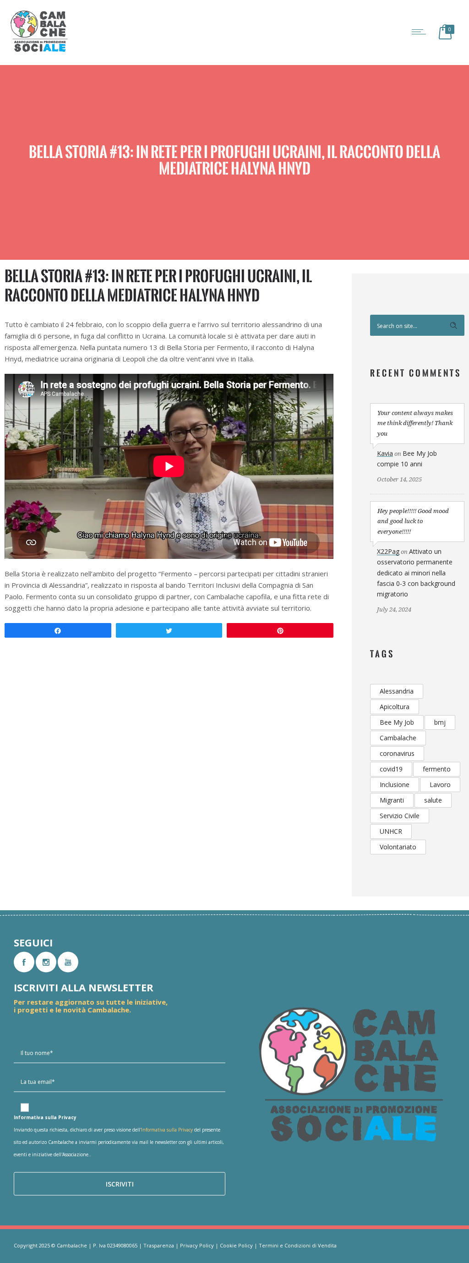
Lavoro (440, 784)
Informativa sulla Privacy (167, 1129)
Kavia (385, 453)
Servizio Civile (400, 815)
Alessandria (397, 691)
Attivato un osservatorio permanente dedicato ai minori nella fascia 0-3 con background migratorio (416, 572)
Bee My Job (397, 722)
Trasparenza (158, 1245)
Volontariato (398, 846)
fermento (437, 769)
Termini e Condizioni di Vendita (298, 1245)
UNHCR (391, 831)
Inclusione (394, 784)
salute (433, 800)
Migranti (392, 800)
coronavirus (397, 753)
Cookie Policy (236, 1245)
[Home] (38, 51)
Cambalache (398, 737)
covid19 (391, 769)
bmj (440, 722)
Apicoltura (394, 706)
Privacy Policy (197, 1245)
